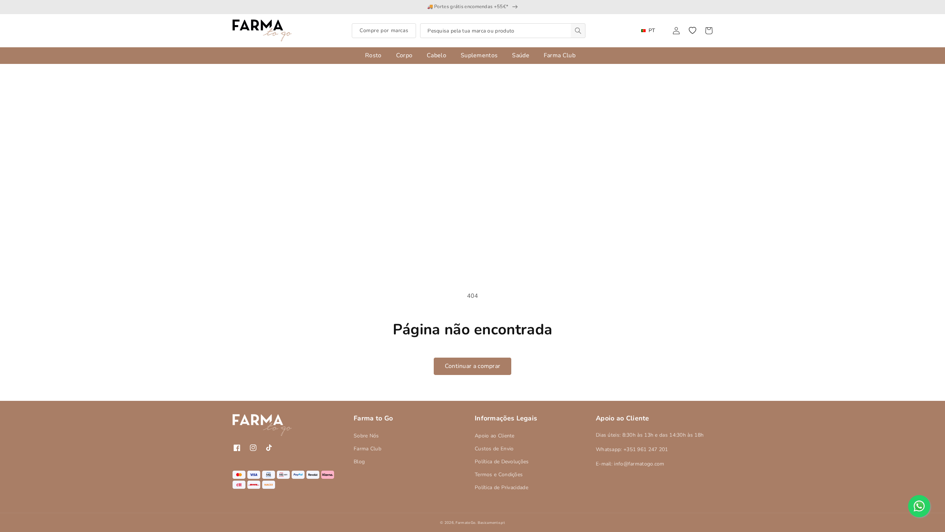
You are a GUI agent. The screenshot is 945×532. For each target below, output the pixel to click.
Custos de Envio (494, 448)
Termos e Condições (499, 474)
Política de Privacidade (501, 487)
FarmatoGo (465, 522)
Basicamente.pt (491, 522)
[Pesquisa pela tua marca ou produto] (578, 30)
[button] (692, 31)
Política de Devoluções (502, 461)
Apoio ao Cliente (495, 435)
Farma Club (367, 448)
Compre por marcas (384, 30)
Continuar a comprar (473, 366)
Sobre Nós (366, 435)
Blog (359, 461)
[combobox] (502, 30)
